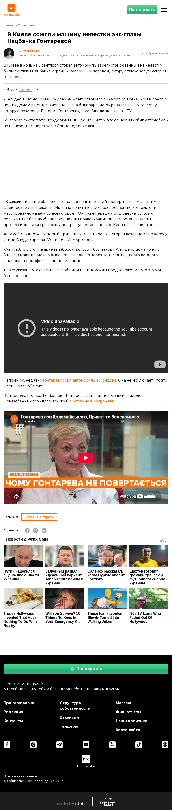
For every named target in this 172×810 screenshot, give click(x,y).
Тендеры (69, 726)
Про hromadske (19, 703)
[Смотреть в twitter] (112, 744)
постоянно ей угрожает (91, 401)
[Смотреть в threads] (165, 744)
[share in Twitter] (35, 530)
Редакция (14, 712)
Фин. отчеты (128, 712)
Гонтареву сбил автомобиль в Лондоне (80, 380)
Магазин (124, 703)
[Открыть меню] (163, 9)
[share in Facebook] (27, 530)
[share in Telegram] (44, 530)
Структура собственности (75, 705)
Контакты (13, 721)
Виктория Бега (28, 51)
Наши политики (131, 721)
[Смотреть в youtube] (86, 744)
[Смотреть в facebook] (7, 744)
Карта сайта (128, 730)
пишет (25, 90)
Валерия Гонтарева (39, 517)
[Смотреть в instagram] (33, 744)
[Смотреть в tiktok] (138, 744)
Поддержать (142, 10)
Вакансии (69, 717)
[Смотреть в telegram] (59, 744)
